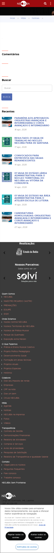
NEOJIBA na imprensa (14, 414)
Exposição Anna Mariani (15, 339)
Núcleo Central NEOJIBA (15, 322)
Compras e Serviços (13, 444)
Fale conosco (10, 473)
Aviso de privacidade (14, 448)
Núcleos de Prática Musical (16, 330)
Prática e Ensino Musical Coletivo (19, 347)
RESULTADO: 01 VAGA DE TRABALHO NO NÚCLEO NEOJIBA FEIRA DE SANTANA (31, 141)
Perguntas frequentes (14, 469)
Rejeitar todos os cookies (15, 536)
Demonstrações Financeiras (17, 435)
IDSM (6, 314)
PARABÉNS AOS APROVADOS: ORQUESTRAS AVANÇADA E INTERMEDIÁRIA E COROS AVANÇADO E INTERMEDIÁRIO (31, 122)
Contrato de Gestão (13, 431)
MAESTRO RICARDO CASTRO (18, 301)
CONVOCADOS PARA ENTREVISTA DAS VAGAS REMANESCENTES (28, 158)
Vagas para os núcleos (14, 465)
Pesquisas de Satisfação (15, 452)
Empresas (8, 385)
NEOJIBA (8, 297)
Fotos (6, 419)
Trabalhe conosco (12, 477)
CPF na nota (9, 389)
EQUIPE (7, 309)
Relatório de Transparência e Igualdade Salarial (26, 457)
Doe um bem (10, 393)
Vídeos (7, 423)
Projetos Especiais (12, 368)
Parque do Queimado (14, 335)
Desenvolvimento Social (15, 355)
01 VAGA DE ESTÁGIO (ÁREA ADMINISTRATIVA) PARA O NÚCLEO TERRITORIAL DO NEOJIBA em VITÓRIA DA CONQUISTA (30, 178)
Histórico (8, 373)
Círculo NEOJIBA (11, 398)
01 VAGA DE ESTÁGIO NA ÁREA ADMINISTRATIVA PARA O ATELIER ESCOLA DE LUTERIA (32, 198)
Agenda (7, 406)
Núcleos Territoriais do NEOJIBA (19, 326)
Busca (7, 97)
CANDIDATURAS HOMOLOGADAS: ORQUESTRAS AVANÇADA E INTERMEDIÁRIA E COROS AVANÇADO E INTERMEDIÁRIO (32, 218)
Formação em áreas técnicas (17, 360)
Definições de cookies (27, 547)
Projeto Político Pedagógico (17, 351)
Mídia (23, 18)
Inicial (12, 18)
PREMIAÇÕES (10, 305)
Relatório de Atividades (15, 439)
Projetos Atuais (11, 364)
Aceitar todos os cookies (38, 536)
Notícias (35, 18)
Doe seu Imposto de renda (16, 381)
